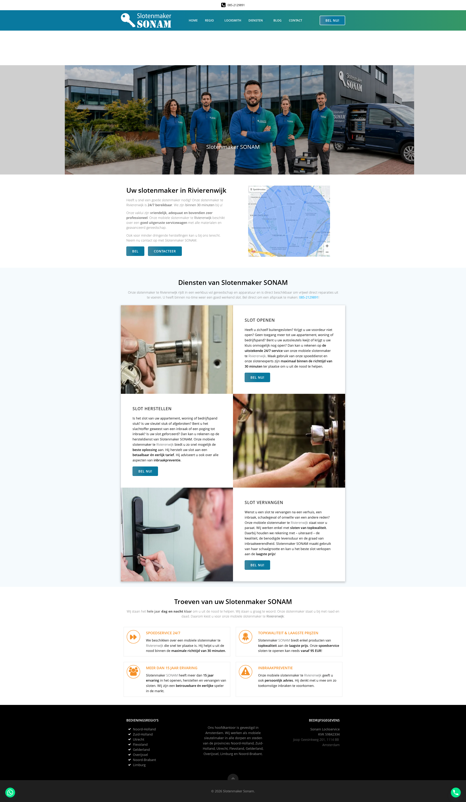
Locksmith (232, 20)
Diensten (255, 20)
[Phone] (456, 792)
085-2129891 (308, 297)
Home (193, 20)
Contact (295, 20)
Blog (277, 20)
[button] (10, 792)
